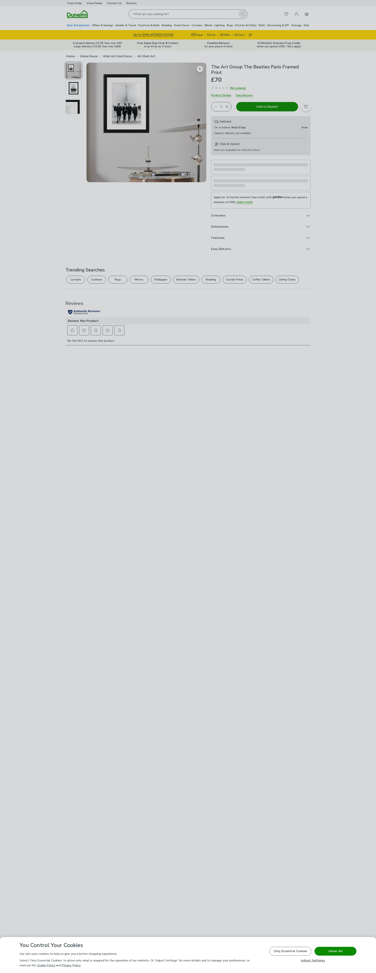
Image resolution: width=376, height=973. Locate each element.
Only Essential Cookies (290, 951)
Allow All (335, 951)
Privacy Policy (71, 965)
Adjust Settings (313, 960)
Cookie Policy (46, 965)
